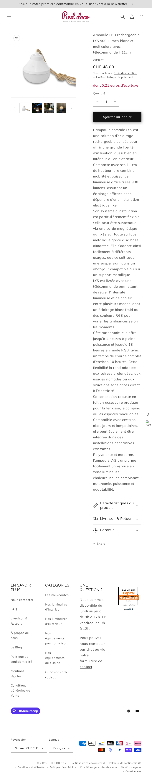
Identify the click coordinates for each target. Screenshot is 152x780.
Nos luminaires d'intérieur (56, 607)
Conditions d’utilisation (31, 767)
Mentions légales (17, 673)
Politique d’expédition (62, 767)
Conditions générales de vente (98, 767)
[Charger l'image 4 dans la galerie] (61, 108)
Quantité (99, 93)
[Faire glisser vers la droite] (72, 108)
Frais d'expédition (125, 73)
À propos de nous (20, 635)
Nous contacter (22, 600)
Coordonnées (133, 771)
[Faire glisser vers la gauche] (15, 108)
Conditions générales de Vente (20, 690)
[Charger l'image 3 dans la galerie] (49, 108)
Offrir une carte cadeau (56, 674)
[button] (9, 16)
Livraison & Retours (19, 620)
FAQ (14, 609)
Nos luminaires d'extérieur (56, 621)
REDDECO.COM (57, 762)
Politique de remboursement (88, 762)
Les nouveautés (57, 595)
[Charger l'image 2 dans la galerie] (37, 108)
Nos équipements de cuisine (55, 658)
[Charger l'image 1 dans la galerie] (25, 108)
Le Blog (16, 647)
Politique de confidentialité (21, 659)
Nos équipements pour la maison (56, 638)
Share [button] (101, 543)
